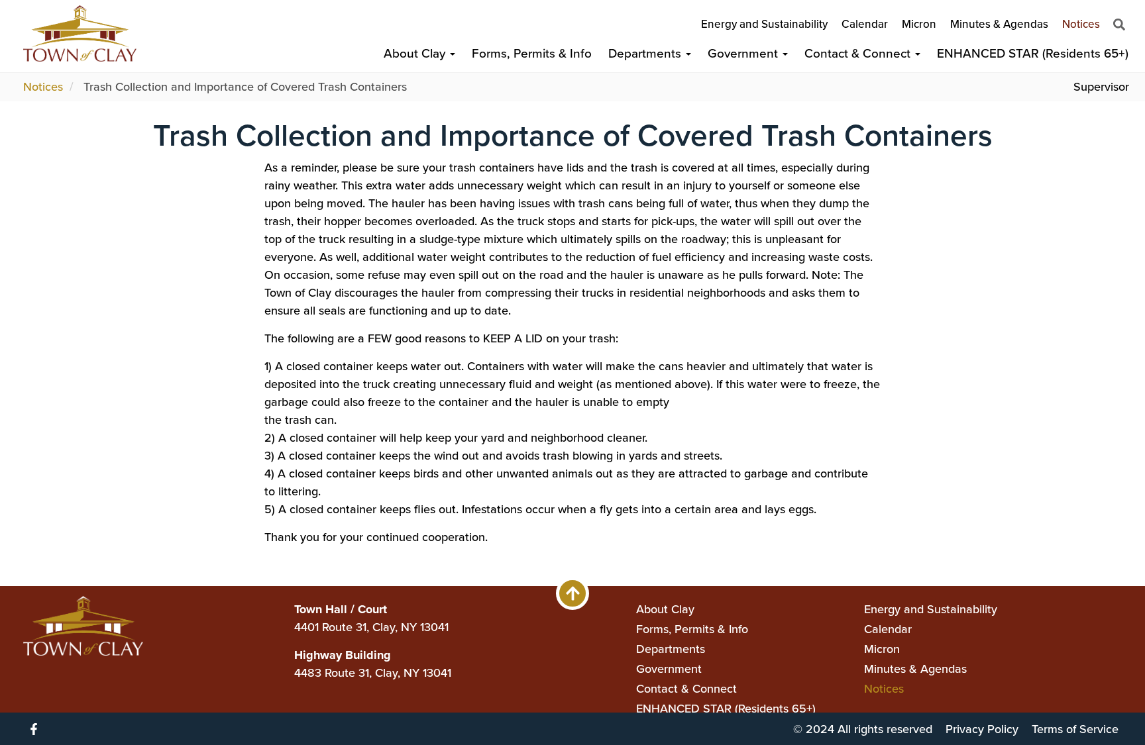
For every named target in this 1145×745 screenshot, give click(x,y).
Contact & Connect (859, 53)
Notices (1081, 24)
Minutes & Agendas (999, 24)
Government (744, 53)
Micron (919, 24)
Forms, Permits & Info (532, 53)
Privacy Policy (982, 729)
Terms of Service (1075, 729)
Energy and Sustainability (764, 24)
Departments (646, 53)
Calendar (865, 24)
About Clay (416, 53)
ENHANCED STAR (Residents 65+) (1032, 53)
